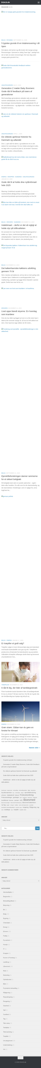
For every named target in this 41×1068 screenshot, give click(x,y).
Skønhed (6, 1005)
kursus (11, 800)
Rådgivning (32, 807)
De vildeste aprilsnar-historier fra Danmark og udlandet (20, 771)
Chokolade (6, 923)
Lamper (16, 800)
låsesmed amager (5, 802)
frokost (17, 795)
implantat (35, 797)
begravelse (9, 790)
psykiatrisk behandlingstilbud (8, 807)
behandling (15, 790)
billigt (29, 790)
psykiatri (31, 805)
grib (21, 797)
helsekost (30, 797)
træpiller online (23, 809)
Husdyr (5, 944)
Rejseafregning (7, 997)
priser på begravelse (24, 805)
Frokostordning (27, 795)
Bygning (10, 40)
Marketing (6, 975)
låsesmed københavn (29, 802)
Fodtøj (5, 936)
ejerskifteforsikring (30, 792)
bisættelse (33, 790)
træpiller (16, 809)
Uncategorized (7, 85)
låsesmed (29, 800)
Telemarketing (7, 1032)
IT (3, 949)
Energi (3, 177)
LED (21, 800)
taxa (12, 809)
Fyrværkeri (6, 940)
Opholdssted (7, 979)
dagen (22, 792)
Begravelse (6, 896)
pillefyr (16, 805)
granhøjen (16, 797)
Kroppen (11, 177)
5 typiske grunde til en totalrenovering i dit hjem (17, 760)
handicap (25, 797)
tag (38, 807)
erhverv (3, 795)
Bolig (3, 40)
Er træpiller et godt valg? (12, 643)
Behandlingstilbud (8, 901)
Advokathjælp (7, 892)
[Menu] (38, 2)
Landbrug (6, 962)
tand (2, 809)
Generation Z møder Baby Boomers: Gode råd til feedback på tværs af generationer (18, 91)
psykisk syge (19, 807)
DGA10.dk (5, 2)
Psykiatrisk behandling (10, 988)
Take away (6, 1023)
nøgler (7, 805)
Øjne (4, 984)
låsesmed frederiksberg (16, 802)
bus (13, 792)
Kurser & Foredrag (9, 957)
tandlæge (7, 809)
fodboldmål (10, 795)
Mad (4, 971)
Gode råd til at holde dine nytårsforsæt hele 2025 (18, 775)
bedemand (3, 790)
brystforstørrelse (6, 792)
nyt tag (3, 805)
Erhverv (10, 222)
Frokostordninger (6, 797)
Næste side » (34, 748)
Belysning (6, 905)
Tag (4, 1019)
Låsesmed (6, 966)
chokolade (17, 792)
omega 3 (12, 805)
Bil (4, 909)
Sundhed (18, 177)
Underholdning (7, 1045)
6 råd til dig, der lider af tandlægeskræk (19, 688)
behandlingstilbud (23, 790)
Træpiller (5, 1036)
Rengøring (6, 1001)
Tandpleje (5, 685)
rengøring (26, 807)
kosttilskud (4, 800)
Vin (4, 1049)
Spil (4, 1010)
